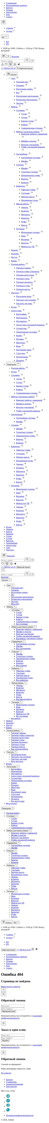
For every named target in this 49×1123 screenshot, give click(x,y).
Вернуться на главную (10, 987)
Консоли (9, 541)
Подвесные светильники (21, 599)
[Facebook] (8, 1106)
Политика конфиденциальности (20, 1115)
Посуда (9, 725)
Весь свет (15, 604)
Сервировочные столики (26, 622)
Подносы (15, 799)
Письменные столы (24, 678)
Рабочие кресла (22, 675)
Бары (18, 707)
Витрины (20, 709)
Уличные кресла (18, 747)
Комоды (19, 661)
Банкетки (20, 692)
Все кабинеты (22, 680)
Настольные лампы (19, 592)
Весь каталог (11, 803)
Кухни (9, 527)
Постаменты (16, 774)
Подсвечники (17, 797)
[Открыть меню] (3, 56)
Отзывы (9, 10)
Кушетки (20, 688)
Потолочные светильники (22, 597)
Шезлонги (20, 690)
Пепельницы (16, 771)
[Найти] (27, 60)
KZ (7, 42)
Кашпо (14, 783)
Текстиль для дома (19, 759)
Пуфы (18, 695)
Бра (12, 595)
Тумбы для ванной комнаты (28, 636)
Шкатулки (15, 787)
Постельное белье (18, 754)
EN (7, 44)
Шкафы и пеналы (23, 632)
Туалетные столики (24, 656)
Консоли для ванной (25, 634)
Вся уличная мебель (19, 749)
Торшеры (15, 590)
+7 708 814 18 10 (8, 68)
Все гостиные (22, 716)
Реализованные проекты (16, 5)
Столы (9, 536)
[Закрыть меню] (3, 570)
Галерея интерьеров (14, 1084)
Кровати (9, 534)
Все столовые (22, 624)
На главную (6, 1073)
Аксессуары (11, 545)
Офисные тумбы (23, 671)
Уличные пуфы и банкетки (22, 735)
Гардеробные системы (25, 644)
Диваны (9, 529)
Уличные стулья (18, 744)
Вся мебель (16, 718)
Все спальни (21, 665)
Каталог (9, 1080)
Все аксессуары (17, 801)
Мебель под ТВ (22, 714)
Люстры (14, 601)
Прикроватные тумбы (25, 659)
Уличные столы (17, 740)
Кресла (9, 532)
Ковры (9, 728)
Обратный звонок (23, 567)
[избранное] (6, 65)
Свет (8, 548)
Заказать (5, 1041)
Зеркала (9, 721)
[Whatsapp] (15, 65)
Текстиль (10, 550)
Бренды (9, 8)
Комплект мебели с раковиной (29, 629)
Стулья (9, 538)
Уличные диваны (18, 733)
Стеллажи (20, 673)
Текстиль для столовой (21, 757)
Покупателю (11, 12)
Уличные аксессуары (20, 738)
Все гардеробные (23, 648)
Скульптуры (16, 778)
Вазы (13, 790)
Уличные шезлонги (19, 742)
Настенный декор (18, 792)
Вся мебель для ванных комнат (29, 638)
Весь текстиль (17, 761)
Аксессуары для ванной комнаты (25, 776)
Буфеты (19, 619)
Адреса (9, 17)
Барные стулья (22, 617)
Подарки (15, 785)
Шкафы (19, 646)
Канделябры (16, 769)
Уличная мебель (13, 813)
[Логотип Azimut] (11, 57)
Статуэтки (15, 794)
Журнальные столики (25, 705)
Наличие (15, 57)
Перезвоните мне (8, 1011)
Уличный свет (17, 588)
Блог (8, 14)
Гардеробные (11, 543)
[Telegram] (18, 65)
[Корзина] (10, 64)
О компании (11, 3)
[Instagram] (8, 1102)
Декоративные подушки (21, 781)
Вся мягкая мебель (24, 699)
